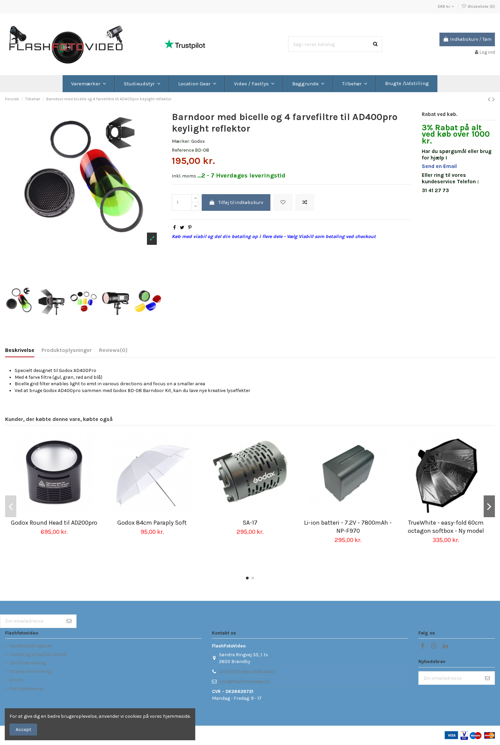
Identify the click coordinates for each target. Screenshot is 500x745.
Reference (183, 150)
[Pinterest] (189, 228)
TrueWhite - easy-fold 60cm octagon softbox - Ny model (446, 526)
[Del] (174, 228)
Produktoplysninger (66, 350)
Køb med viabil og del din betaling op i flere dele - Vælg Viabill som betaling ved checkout (274, 236)
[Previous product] (490, 99)
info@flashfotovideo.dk (244, 681)
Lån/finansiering (27, 663)
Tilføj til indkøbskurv (240, 202)
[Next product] (493, 99)
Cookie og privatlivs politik (38, 654)
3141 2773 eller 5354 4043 (247, 672)
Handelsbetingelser (30, 646)
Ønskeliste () (481, 6)
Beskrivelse (19, 350)
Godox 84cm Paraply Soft (152, 522)
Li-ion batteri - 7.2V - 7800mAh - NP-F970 (348, 526)
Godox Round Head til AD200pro (54, 522)
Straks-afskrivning (30, 671)
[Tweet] (182, 228)
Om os (16, 680)
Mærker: (181, 141)
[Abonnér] (69, 621)
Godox (198, 141)
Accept (23, 729)
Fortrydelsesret (26, 689)
